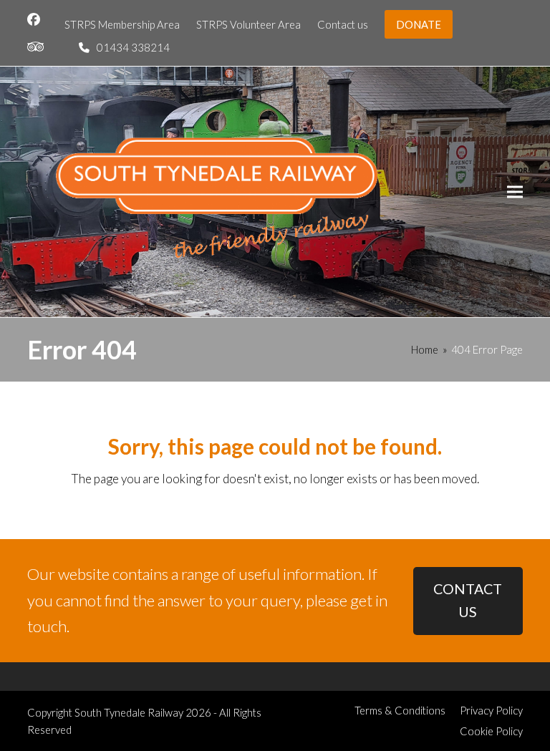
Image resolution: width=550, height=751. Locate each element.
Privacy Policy (491, 710)
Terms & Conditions (399, 710)
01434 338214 (133, 47)
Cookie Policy (491, 731)
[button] (515, 191)
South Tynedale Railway (128, 712)
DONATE (418, 24)
